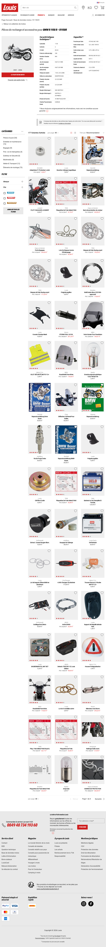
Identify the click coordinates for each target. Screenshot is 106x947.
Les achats (59, 850)
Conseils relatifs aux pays (37, 850)
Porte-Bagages (40, 250)
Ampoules (66, 789)
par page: (51, 133)
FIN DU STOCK (12, 203)
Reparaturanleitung (93, 170)
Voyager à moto (34, 863)
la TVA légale (56, 936)
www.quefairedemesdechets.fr (48, 889)
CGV (82, 846)
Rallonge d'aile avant (92, 749)
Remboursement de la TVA (64, 853)
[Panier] (102, 7)
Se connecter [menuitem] (99, 15)
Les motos (32, 866)
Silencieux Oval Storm (93, 708)
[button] (100, 2)
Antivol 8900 (66, 624)
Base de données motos (10, 853)
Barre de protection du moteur (92, 210)
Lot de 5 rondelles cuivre (66, 708)
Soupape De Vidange (66, 542)
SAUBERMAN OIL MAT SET (39, 666)
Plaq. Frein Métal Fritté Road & (39, 749)
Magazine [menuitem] (61, 15)
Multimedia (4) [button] (8, 160)
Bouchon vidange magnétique (66, 170)
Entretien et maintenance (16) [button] (12, 143)
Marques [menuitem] (51, 15)
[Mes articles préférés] (96, 7)
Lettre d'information (9, 856)
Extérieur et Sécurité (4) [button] (11, 156)
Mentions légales (87, 843)
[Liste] (75, 132)
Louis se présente (61, 843)
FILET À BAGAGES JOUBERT (40, 210)
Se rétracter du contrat (10, 869)
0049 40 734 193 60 (22, 825)
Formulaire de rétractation (90, 856)
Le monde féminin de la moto (38, 843)
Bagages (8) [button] (7, 148)
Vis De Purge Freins (40, 458)
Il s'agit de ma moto (17, 75)
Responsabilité (60, 856)
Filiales (57, 846)
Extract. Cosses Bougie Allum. (39, 542)
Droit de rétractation (88, 853)
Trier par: (83, 133)
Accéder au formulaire (64, 123)
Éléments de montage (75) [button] (12, 167)
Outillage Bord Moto (39, 624)
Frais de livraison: (40, 938)
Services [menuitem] (71, 15)
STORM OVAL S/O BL (66, 334)
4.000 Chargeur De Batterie (66, 582)
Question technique (9, 850)
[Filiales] (83, 7)
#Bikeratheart (33, 859)
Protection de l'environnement (92, 869)
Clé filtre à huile (40, 500)
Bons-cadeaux (7, 859)
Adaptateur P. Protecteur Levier (40, 170)
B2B (3, 846)
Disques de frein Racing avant (92, 250)
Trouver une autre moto (16, 80)
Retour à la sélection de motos (14, 24)
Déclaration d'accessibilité (90, 866)
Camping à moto (34, 873)
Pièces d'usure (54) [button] (10, 138)
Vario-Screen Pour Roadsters (93, 334)
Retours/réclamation (9, 866)
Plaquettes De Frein (66, 749)
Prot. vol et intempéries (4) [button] (12, 152)
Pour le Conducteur (35, 869)
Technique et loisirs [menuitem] (27, 15)
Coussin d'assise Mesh (40, 334)
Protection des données (89, 850)
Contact (4, 843)
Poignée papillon (66, 292)
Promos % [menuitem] (41, 15)
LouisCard (5, 863)
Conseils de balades (35, 846)
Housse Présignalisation (93, 666)
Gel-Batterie (93, 542)
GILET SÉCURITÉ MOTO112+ (40, 374)
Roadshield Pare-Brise (66, 374)
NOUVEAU (11, 192)
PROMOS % (11, 198)
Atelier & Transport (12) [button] (11, 164)
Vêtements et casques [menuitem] (9, 15)
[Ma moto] (90, 7)
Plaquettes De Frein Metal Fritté (66, 210)
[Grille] (71, 132)
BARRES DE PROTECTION (92, 789)
